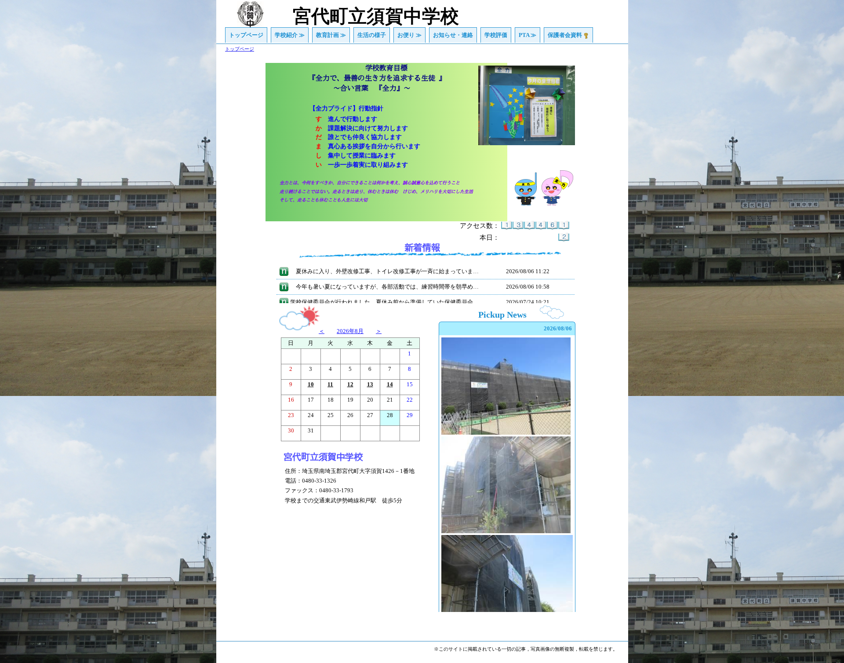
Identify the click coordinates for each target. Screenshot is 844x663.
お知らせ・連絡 (453, 35)
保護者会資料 (565, 35)
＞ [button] (379, 331)
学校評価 (495, 35)
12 (350, 384)
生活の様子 (371, 35)
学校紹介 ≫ (290, 35)
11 (330, 384)
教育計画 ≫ (331, 35)
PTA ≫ (527, 35)
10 (311, 384)
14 (390, 384)
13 (370, 384)
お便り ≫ (409, 35)
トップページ (246, 35)
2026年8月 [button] (350, 331)
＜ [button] (321, 331)
